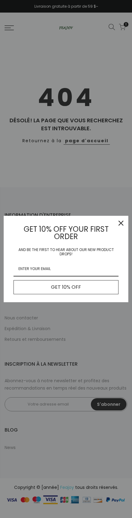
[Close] (121, 223)
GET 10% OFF (66, 287)
